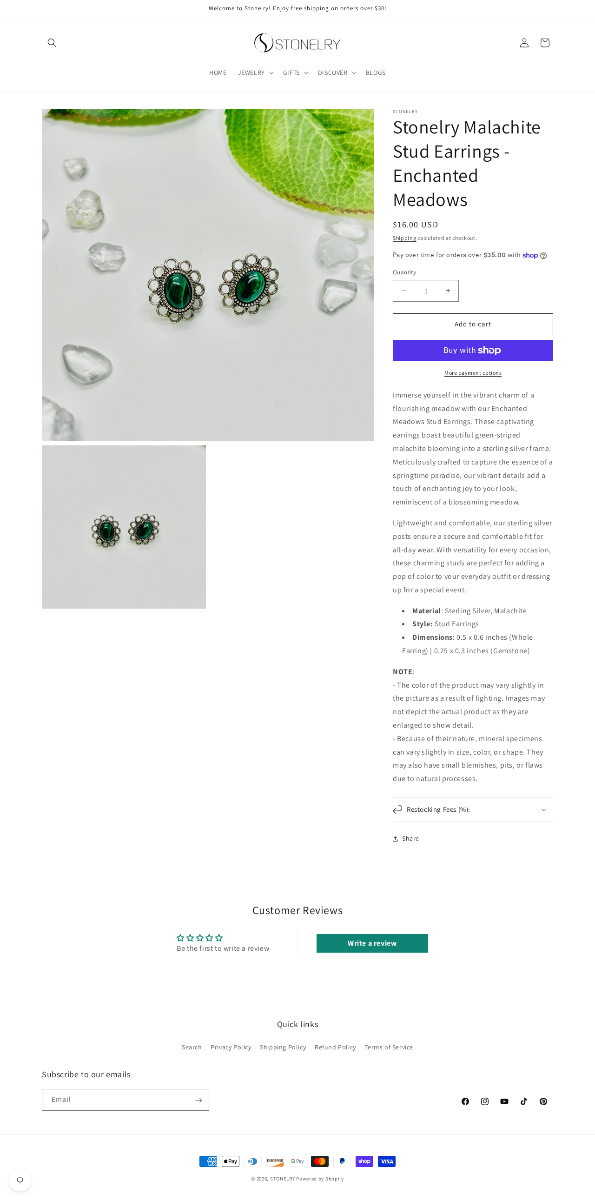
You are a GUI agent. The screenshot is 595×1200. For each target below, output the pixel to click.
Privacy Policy (231, 1046)
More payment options (473, 372)
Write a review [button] (372, 943)
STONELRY (282, 1178)
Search (192, 1046)
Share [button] (410, 838)
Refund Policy (335, 1046)
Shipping (404, 237)
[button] (52, 43)
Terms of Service (388, 1046)
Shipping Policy (283, 1046)
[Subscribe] (198, 1100)
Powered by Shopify (320, 1178)
